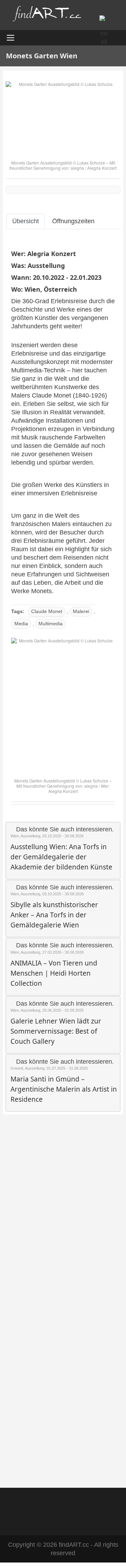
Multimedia (50, 623)
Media (21, 623)
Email (16, 1285)
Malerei (81, 611)
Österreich (60, 289)
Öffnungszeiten (73, 221)
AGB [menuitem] (29, 1503)
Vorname (21, 1332)
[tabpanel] (63, 525)
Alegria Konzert (102, 168)
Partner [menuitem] (94, 1503)
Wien (32, 289)
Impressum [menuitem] (60, 1503)
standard (35, 1202)
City (15, 1391)
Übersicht (25, 221)
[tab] (26, 221)
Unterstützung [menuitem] (63, 1518)
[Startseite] (48, 15)
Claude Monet (46, 611)
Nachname (23, 1362)
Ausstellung (46, 265)
